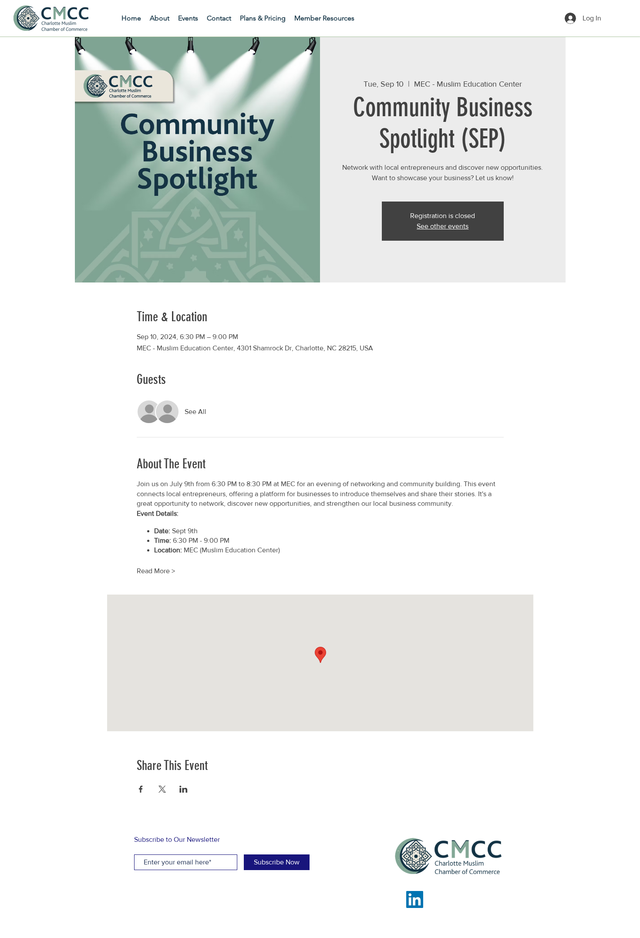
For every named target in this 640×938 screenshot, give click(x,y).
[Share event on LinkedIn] (183, 789)
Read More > (156, 571)
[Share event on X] (162, 789)
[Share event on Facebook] (141, 789)
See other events (442, 226)
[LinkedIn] (414, 899)
